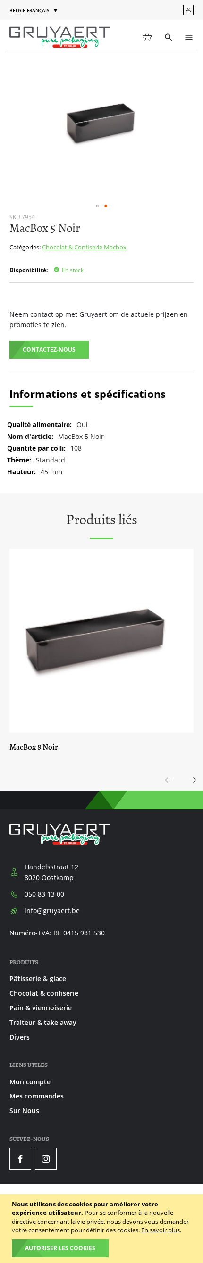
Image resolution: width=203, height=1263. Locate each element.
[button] (34, 10)
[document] (103, 1228)
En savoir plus (160, 1230)
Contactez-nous (49, 350)
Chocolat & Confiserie (73, 247)
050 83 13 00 (44, 894)
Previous (169, 790)
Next (193, 790)
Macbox (115, 247)
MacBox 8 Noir (33, 747)
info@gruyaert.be (52, 910)
